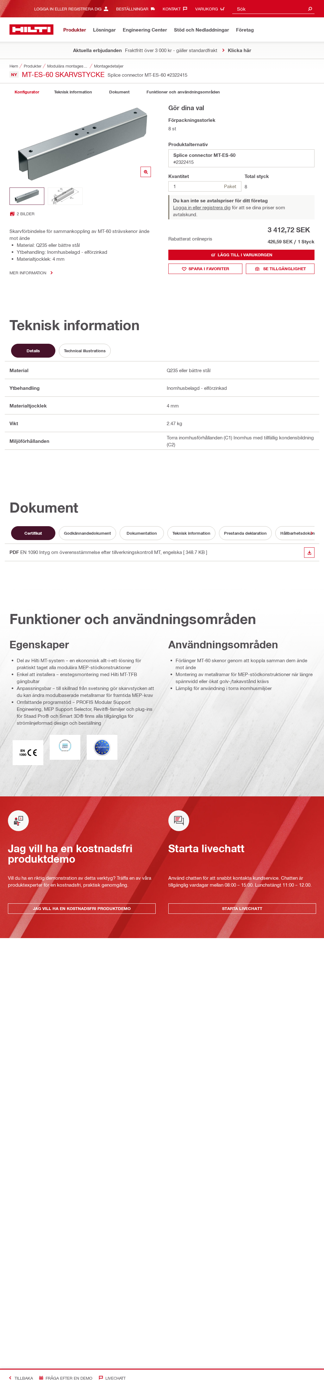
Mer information (27, 272)
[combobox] (273, 8)
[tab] (27, 92)
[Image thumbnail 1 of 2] (26, 196)
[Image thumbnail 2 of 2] (65, 196)
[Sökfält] (310, 8)
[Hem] (31, 29)
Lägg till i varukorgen (245, 254)
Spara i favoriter (209, 268)
